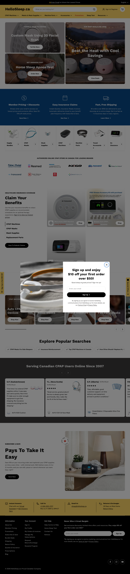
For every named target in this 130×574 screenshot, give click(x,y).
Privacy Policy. (92, 305)
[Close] (107, 265)
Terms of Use (82, 305)
